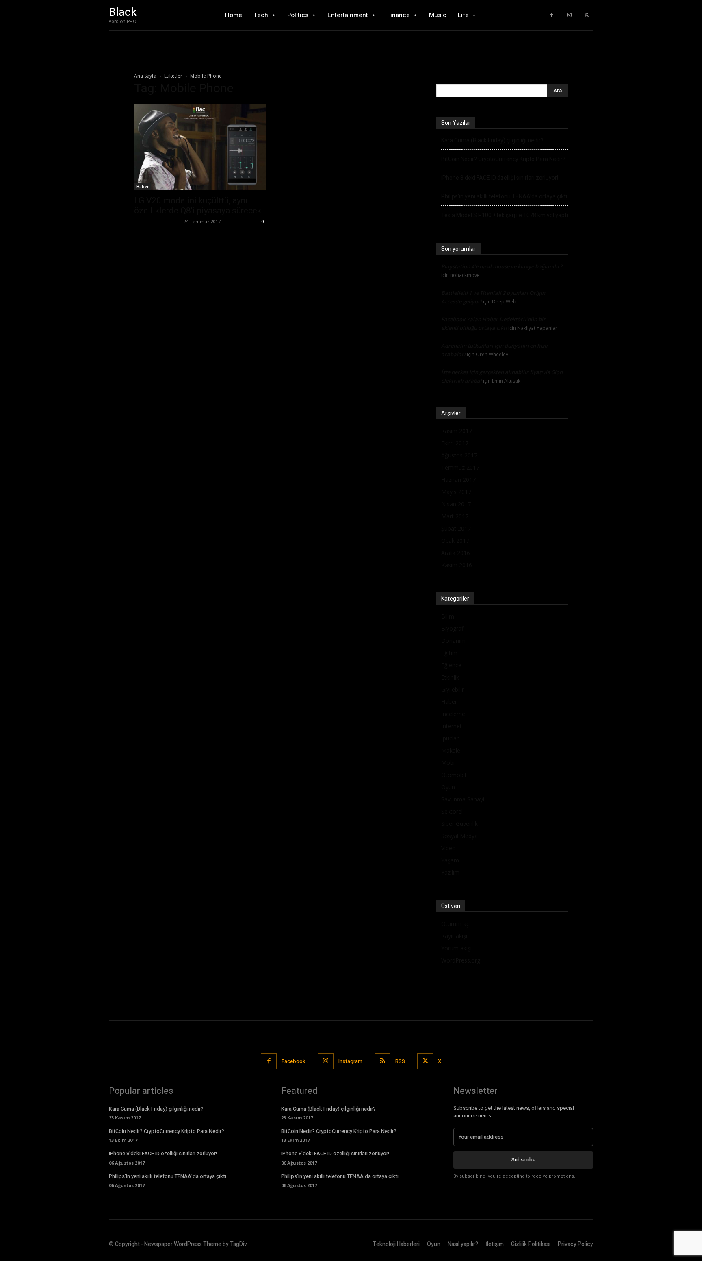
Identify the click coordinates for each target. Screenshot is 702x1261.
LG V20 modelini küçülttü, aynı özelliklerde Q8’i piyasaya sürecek (197, 206)
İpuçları (450, 738)
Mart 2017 (454, 516)
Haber (142, 186)
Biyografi (453, 628)
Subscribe (523, 1159)
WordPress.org (460, 960)
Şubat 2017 (456, 528)
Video (448, 848)
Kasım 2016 (456, 565)
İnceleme (453, 714)
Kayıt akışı (454, 936)
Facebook (294, 1061)
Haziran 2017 (458, 479)
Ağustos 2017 (459, 455)
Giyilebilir (452, 689)
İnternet (451, 726)
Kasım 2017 (456, 431)
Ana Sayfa (145, 75)
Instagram (350, 1061)
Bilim (447, 616)
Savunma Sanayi (462, 799)
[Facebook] (552, 15)
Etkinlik (450, 677)
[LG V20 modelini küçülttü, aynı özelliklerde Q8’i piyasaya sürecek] (200, 147)
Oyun (448, 787)
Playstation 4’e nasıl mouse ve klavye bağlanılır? (501, 266)
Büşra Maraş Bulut (156, 221)
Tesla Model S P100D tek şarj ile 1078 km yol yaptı (504, 215)
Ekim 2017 (454, 443)
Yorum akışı (456, 948)
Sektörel (452, 811)
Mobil (448, 763)
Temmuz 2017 (460, 467)
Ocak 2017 (455, 540)
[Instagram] (569, 15)
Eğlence (451, 665)
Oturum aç (455, 924)
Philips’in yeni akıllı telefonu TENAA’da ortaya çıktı (504, 196)
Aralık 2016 (455, 553)
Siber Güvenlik (459, 824)
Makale (450, 750)
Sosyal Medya (459, 836)
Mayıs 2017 (456, 492)
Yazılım (450, 872)
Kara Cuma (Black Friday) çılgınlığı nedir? (492, 140)
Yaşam (450, 860)
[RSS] (382, 1061)
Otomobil (453, 775)
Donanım (453, 641)
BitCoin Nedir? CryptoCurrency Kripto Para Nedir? (503, 159)
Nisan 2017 (456, 504)
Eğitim (449, 653)
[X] (586, 15)
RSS (400, 1061)
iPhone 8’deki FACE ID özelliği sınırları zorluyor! (499, 177)
